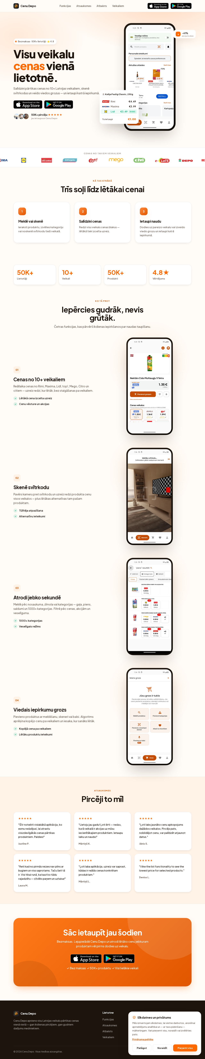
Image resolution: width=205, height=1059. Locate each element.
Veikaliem (118, 5)
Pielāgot (142, 1047)
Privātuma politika (142, 1039)
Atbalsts (102, 5)
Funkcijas (65, 5)
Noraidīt (162, 1047)
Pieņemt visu (185, 1047)
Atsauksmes (83, 5)
